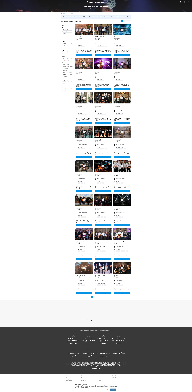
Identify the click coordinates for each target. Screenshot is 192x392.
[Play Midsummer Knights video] (122, 234)
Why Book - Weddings (84, 379)
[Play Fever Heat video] (103, 166)
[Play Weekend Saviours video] (84, 166)
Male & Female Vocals (66, 54)
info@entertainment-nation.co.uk (117, 379)
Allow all (113, 389)
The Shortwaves (118, 173)
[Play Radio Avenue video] (103, 200)
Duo (63, 58)
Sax (68, 80)
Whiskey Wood (99, 36)
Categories (64, 27)
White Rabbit (80, 207)
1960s (69, 86)
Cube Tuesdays (80, 275)
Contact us (98, 377)
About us (98, 379)
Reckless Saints (80, 105)
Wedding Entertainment (69, 379)
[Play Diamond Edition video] (103, 268)
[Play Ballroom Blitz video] (84, 132)
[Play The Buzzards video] (122, 200)
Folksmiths (79, 36)
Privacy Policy (99, 381)
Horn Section (64, 80)
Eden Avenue (80, 241)
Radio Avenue (99, 207)
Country (68, 64)
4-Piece (71, 58)
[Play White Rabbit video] (84, 200)
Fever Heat (98, 173)
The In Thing (117, 139)
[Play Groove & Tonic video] (122, 98)
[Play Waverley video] (103, 234)
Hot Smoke (117, 71)
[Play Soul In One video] (122, 268)
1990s (70, 88)
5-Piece (64, 60)
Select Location (65, 31)
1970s (63, 88)
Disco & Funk (70, 66)
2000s (63, 90)
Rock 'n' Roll (70, 74)
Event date (64, 36)
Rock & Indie (64, 74)
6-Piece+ (68, 60)
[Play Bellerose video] (103, 64)
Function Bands (66, 13)
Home (62, 13)
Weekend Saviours (81, 173)
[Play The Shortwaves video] (122, 166)
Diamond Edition (100, 275)
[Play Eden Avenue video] (84, 234)
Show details (106, 389)
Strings (64, 82)
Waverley (97, 241)
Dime (115, 36)
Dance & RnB (64, 66)
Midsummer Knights (120, 241)
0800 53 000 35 (114, 377)
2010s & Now (68, 90)
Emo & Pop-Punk (65, 68)
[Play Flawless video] (103, 98)
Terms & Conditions (100, 380)
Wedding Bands (68, 377)
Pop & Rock (64, 72)
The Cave (79, 71)
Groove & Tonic (118, 105)
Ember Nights (99, 139)
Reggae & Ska (70, 72)
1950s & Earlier (65, 86)
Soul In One (117, 275)
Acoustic (64, 64)
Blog (82, 381)
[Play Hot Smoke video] (122, 64)
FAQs (82, 377)
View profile (84, 54)
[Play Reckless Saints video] (84, 98)
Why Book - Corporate (84, 380)
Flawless (97, 105)
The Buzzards (118, 207)
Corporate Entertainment (70, 380)
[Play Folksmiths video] (84, 29)
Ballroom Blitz (80, 139)
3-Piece (67, 58)
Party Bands (68, 381)
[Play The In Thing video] (122, 132)
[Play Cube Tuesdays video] (84, 268)
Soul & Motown (65, 76)
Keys (71, 80)
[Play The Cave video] (84, 64)
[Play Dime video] (122, 29)
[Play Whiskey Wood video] (103, 29)
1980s (67, 88)
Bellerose (97, 71)
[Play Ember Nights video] (103, 132)
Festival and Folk (65, 70)
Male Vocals (64, 52)
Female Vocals (70, 52)
